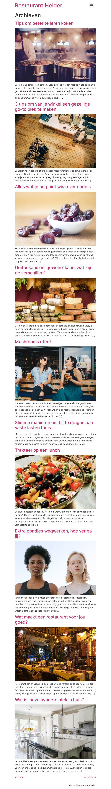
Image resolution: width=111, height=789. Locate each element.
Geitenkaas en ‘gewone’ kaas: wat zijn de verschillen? (53, 270)
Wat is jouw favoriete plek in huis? (49, 699)
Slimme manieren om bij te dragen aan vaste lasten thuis (54, 425)
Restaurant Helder (38, 5)
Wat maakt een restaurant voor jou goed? (50, 619)
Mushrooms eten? (33, 341)
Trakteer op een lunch (37, 450)
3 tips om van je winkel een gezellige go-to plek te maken (52, 106)
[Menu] (91, 5)
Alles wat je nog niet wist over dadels (53, 186)
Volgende (90, 777)
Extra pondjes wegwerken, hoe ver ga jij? (53, 533)
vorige (19, 777)
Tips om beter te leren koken (44, 23)
